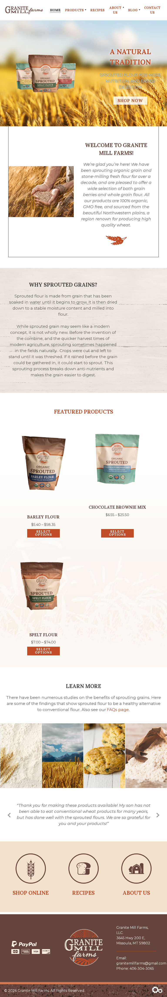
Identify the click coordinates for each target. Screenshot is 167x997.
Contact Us (152, 10)
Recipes (97, 10)
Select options (43, 533)
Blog (133, 10)
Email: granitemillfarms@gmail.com (136, 960)
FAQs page (118, 709)
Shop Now (130, 100)
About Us (115, 10)
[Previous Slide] (9, 814)
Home (55, 10)
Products (74, 10)
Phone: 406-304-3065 (135, 968)
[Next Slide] (157, 814)
